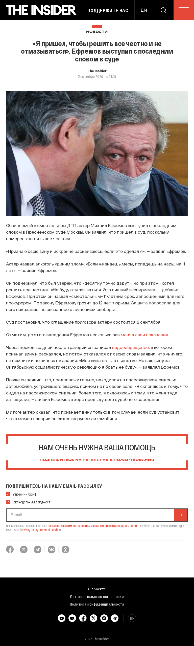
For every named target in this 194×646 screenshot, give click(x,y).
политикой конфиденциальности (115, 525)
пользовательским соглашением (69, 525)
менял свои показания (144, 334)
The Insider (97, 71)
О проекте (97, 589)
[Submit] (180, 515)
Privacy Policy (29, 529)
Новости (97, 32)
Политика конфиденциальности (97, 604)
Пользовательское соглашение (97, 596)
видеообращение (130, 347)
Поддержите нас (107, 10)
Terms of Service (50, 529)
